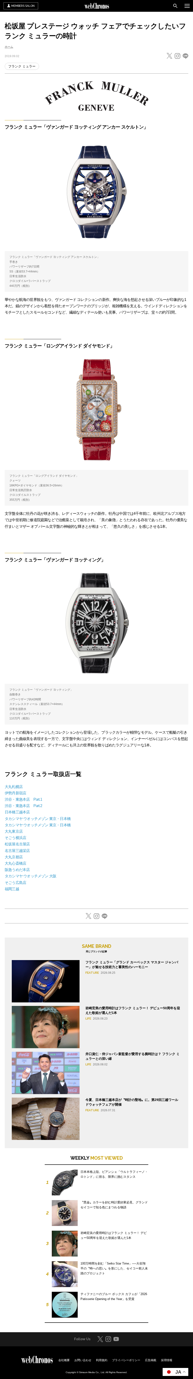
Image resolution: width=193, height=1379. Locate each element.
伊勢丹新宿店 (15, 793)
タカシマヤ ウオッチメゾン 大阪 (30, 876)
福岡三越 (12, 889)
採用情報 (166, 1360)
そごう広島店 (15, 883)
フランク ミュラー (22, 66)
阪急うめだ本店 (17, 870)
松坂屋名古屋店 (17, 844)
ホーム (9, 46)
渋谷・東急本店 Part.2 (23, 806)
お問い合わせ (82, 1360)
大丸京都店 (14, 857)
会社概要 (64, 1360)
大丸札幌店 (14, 787)
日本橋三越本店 (17, 812)
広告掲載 (150, 1360)
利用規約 (101, 1360)
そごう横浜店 (15, 838)
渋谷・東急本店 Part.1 (23, 799)
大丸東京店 (14, 831)
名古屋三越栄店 (17, 851)
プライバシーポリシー (126, 1360)
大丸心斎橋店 (15, 863)
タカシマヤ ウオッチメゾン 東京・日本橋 (38, 819)
